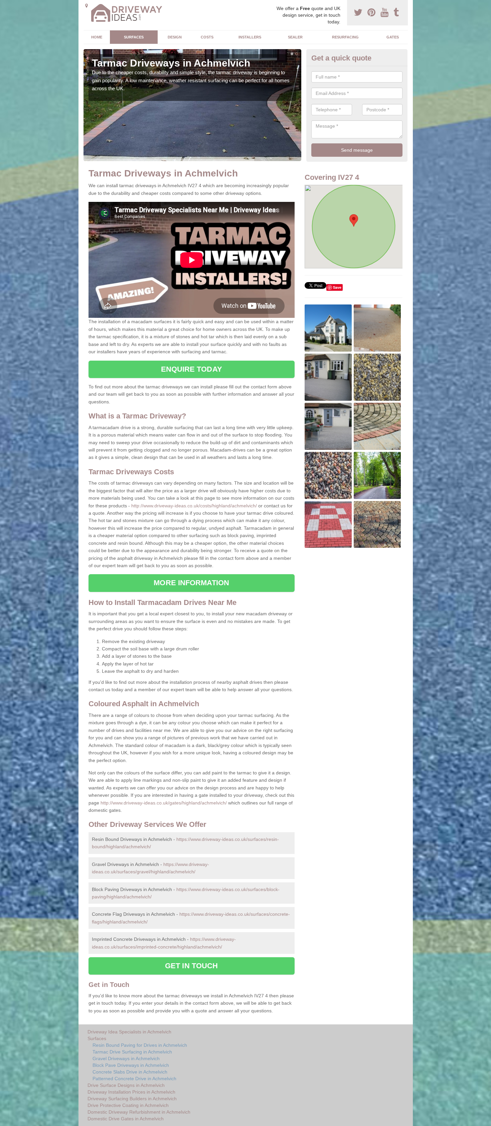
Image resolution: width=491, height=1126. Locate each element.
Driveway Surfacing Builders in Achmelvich (132, 1098)
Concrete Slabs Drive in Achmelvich (130, 1072)
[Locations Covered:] (86, 5)
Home (96, 37)
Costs (207, 37)
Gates (392, 37)
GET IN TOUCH (191, 966)
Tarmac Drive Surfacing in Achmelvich (132, 1051)
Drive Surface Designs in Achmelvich (126, 1085)
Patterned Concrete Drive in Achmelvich (134, 1078)
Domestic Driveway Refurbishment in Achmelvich (139, 1112)
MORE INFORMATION (191, 583)
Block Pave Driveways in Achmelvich (131, 1065)
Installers (249, 37)
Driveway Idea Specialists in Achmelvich (129, 1031)
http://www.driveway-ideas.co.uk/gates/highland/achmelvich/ (164, 802)
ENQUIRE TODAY (191, 369)
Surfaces (134, 37)
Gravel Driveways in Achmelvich (126, 1058)
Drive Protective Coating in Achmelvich (128, 1105)
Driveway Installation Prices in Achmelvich (131, 1092)
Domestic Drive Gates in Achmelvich (126, 1118)
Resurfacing (345, 37)
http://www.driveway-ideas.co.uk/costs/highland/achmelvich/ (194, 505)
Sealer (295, 37)
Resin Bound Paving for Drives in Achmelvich (140, 1045)
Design (175, 37)
